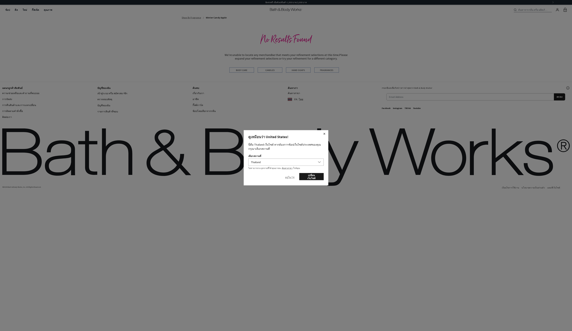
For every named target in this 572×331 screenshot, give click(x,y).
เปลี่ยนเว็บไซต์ (311, 177)
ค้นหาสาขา (287, 168)
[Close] (324, 133)
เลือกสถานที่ (254, 155)
